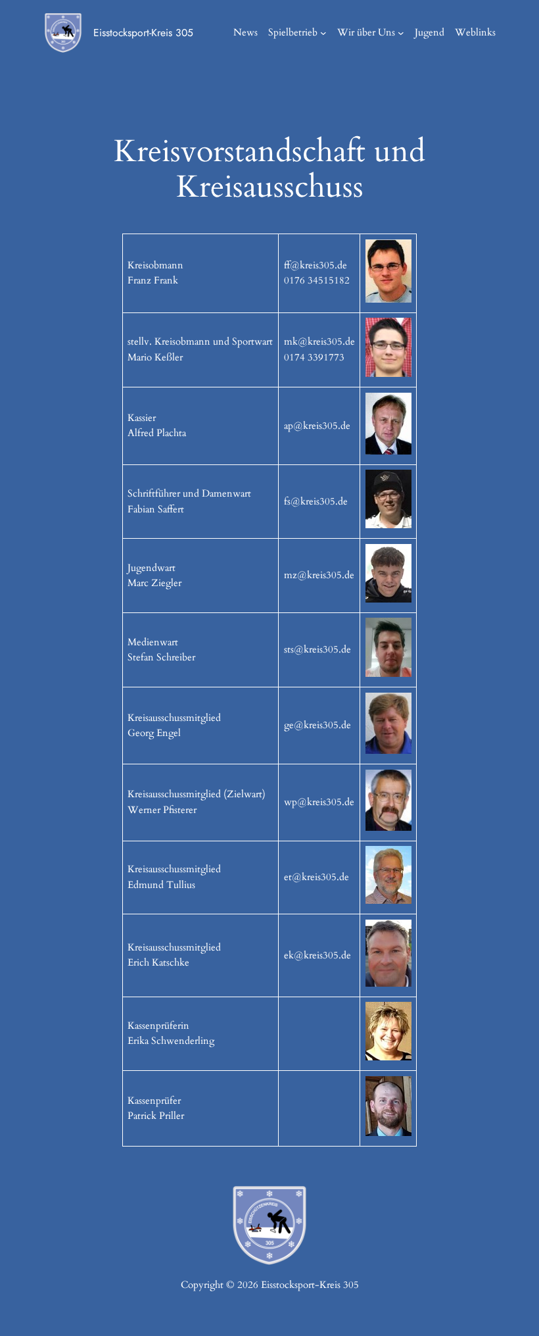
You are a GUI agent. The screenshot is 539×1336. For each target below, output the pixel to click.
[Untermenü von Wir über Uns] (401, 33)
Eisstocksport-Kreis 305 (143, 32)
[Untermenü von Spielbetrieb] (323, 33)
